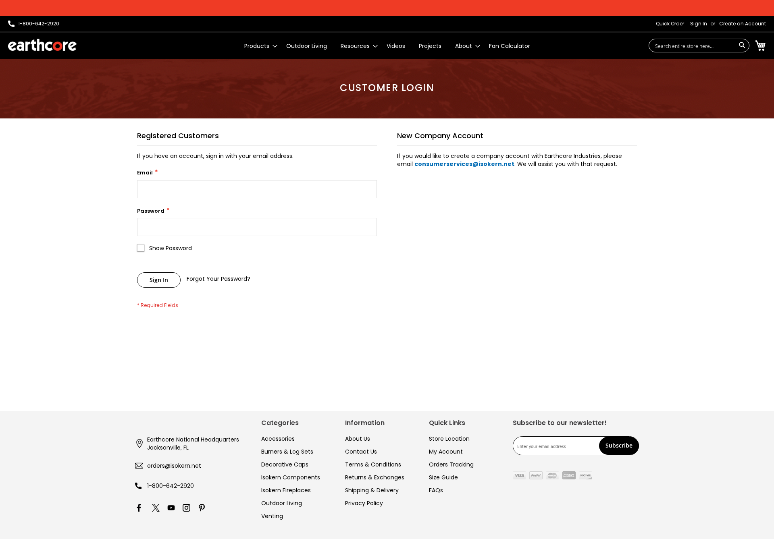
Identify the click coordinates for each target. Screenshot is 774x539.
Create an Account (742, 24)
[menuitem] (258, 46)
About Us (357, 439)
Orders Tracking (451, 464)
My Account (446, 452)
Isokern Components (290, 477)
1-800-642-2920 (170, 486)
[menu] (387, 46)
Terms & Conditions (373, 464)
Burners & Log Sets (287, 452)
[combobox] (699, 45)
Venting (272, 516)
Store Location (449, 439)
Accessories (278, 439)
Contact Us (361, 452)
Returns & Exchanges (374, 477)
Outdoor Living (281, 503)
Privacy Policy (364, 503)
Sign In (698, 24)
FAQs (436, 490)
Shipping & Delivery (372, 490)
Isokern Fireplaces (286, 490)
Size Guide (443, 477)
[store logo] (42, 45)
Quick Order (670, 24)
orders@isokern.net (174, 466)
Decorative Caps (284, 464)
